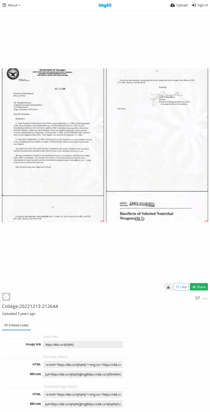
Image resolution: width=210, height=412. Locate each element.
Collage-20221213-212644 (30, 306)
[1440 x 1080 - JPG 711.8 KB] (168, 286)
